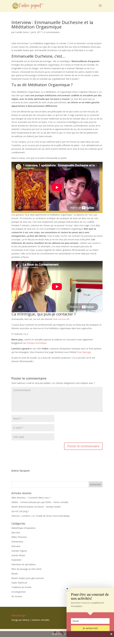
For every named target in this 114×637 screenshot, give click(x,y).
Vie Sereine (16, 596)
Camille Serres (22, 32)
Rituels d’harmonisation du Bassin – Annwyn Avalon (36, 506)
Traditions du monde (21, 587)
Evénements (17, 541)
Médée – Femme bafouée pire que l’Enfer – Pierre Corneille (39, 502)
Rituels (14, 573)
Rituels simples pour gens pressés (27, 578)
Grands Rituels (18, 555)
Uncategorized (18, 591)
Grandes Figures (19, 550)
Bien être (15, 532)
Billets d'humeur (19, 537)
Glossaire (15, 546)
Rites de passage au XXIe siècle (26, 569)
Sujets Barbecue (19, 582)
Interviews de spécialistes (23, 564)
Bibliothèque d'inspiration (23, 528)
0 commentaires (52, 32)
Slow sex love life (61, 319)
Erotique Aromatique (37, 343)
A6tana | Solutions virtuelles (36, 619)
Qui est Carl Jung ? (20, 511)
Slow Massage (83, 352)
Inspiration (16, 559)
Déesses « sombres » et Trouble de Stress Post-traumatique (40, 515)
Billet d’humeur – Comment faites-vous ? (30, 497)
